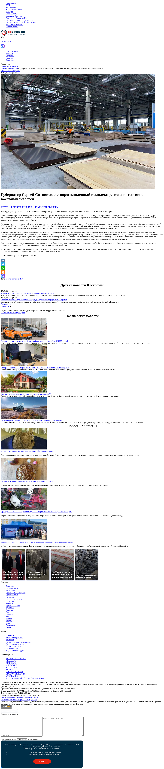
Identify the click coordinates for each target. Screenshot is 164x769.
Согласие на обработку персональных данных (20, 697)
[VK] (82, 260)
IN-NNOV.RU (11, 663)
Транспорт (10, 60)
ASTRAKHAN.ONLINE (16, 659)
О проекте (10, 635)
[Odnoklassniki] (82, 272)
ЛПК (21, 279)
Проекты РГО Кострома (15, 593)
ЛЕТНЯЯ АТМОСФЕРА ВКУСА (19, 20)
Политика (10, 597)
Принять (42, 761)
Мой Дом (9, 12)
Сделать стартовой (13, 646)
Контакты (10, 640)
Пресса (9, 612)
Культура (9, 610)
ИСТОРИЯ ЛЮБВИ (14, 25)
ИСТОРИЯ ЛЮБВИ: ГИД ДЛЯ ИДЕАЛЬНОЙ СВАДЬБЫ (29, 207)
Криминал (10, 608)
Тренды (9, 621)
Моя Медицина (12, 7)
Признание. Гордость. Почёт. (18, 18)
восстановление (12, 279)
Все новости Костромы (10, 71)
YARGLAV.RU (12, 676)
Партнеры (10, 56)
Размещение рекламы (14, 638)
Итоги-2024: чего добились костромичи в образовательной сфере (27, 293)
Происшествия (12, 595)
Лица (8, 623)
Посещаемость (12, 648)
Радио (8, 627)
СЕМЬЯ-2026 (11, 14)
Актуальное (10, 625)
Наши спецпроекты (14, 599)
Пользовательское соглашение (18, 642)
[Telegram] (82, 264)
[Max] (82, 276)
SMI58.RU (10, 670)
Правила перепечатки (15, 644)
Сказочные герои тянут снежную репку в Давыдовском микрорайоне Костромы (34, 300)
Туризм (9, 619)
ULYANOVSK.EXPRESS (16, 674)
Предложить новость (9, 66)
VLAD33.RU (11, 661)
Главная (4, 68)
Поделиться (6, 304)
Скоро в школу (12, 27)
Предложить (11, 3)
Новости (9, 54)
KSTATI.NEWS (12, 667)
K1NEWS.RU (11, 665)
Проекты (9, 58)
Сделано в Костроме (14, 16)
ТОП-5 (8, 5)
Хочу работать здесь (14, 9)
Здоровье (9, 603)
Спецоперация (12, 51)
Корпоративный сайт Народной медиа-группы (25, 678)
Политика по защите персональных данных (19, 700)
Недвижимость (12, 588)
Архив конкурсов (13, 606)
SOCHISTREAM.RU (14, 672)
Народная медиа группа (15, 651)
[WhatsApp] (82, 268)
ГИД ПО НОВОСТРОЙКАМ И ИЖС (21, 22)
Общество (13, 68)
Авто (8, 616)
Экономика (10, 590)
